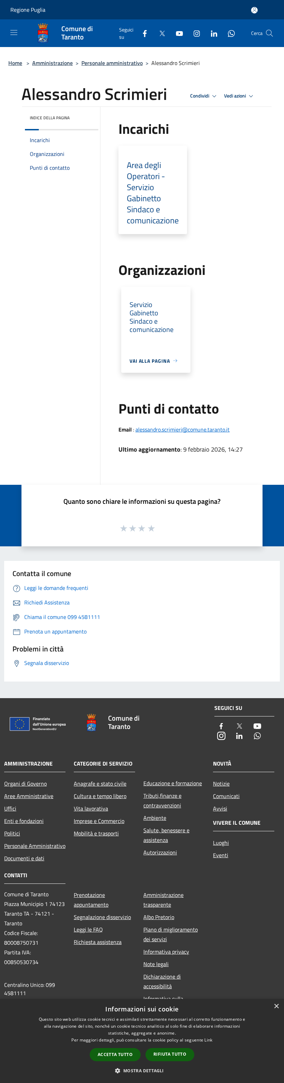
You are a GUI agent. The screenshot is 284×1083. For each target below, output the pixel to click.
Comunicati (226, 796)
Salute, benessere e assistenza (166, 835)
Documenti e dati (24, 858)
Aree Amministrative (28, 796)
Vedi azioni (235, 96)
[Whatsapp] (229, 33)
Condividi (200, 96)
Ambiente (154, 818)
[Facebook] (142, 33)
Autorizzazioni (160, 852)
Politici (12, 833)
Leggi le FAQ (88, 929)
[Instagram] (194, 33)
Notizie (221, 783)
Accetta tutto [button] (115, 1054)
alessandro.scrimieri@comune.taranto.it (182, 429)
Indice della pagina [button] (50, 117)
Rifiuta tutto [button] (169, 1054)
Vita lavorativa (91, 808)
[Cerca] (269, 33)
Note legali (156, 964)
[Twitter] (159, 33)
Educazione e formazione (172, 783)
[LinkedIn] (211, 33)
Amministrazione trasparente (163, 900)
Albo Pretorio (158, 917)
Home (15, 63)
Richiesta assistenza (98, 942)
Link (208, 1040)
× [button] (276, 1006)
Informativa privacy (166, 951)
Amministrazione (52, 63)
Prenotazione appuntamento (91, 900)
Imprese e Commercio (99, 821)
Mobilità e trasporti (96, 833)
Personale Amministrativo (34, 846)
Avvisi (220, 808)
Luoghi (221, 843)
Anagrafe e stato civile (100, 783)
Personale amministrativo (112, 63)
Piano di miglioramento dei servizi (170, 934)
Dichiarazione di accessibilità (162, 981)
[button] (141, 1070)
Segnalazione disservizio (102, 917)
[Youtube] (177, 33)
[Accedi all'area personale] (254, 10)
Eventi (220, 855)
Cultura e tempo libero (100, 796)
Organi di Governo (25, 783)
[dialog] (142, 1041)
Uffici (10, 808)
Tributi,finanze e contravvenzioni (162, 800)
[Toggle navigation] (14, 32)
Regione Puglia (27, 10)
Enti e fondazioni (24, 821)
